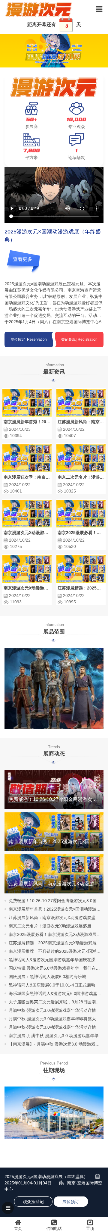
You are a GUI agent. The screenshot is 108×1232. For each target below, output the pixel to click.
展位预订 (70, 1201)
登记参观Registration (79, 339)
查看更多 (22, 259)
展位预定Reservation (28, 339)
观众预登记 (33, 1201)
